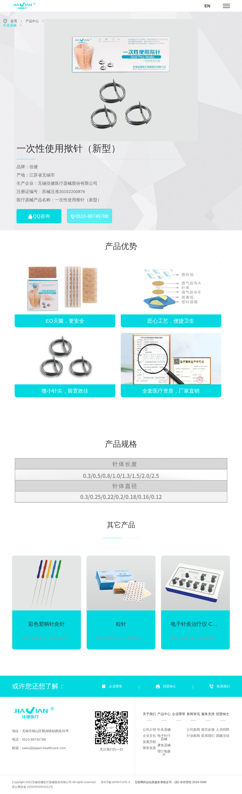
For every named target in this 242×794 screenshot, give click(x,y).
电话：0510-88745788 (29, 739)
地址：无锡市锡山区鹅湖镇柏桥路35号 (40, 731)
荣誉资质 (149, 748)
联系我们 (223, 686)
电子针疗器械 (164, 737)
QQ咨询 (41, 216)
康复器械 (164, 745)
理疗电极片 (164, 753)
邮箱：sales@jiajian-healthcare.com (39, 748)
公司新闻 (193, 729)
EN (207, 6)
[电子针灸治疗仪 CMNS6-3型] (195, 602)
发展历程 (149, 741)
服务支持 (208, 714)
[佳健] (50, 712)
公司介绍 (149, 729)
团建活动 (222, 735)
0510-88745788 (91, 216)
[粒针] (121, 602)
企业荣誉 (115, 686)
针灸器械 (10, 25)
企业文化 (149, 735)
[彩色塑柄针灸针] (46, 602)
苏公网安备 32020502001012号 (32, 787)
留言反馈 (208, 729)
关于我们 (149, 714)
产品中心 (32, 21)
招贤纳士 (169, 686)
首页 (14, 21)
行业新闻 (193, 735)
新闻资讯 (193, 714)
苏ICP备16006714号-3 (115, 782)
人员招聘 (222, 729)
